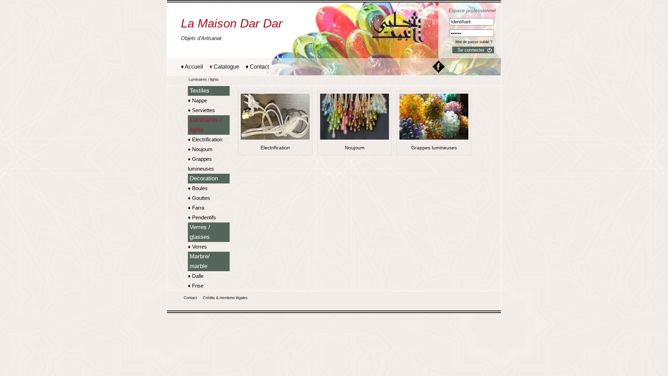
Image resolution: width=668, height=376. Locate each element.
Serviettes (203, 110)
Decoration (204, 178)
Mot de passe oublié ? (473, 42)
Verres (199, 247)
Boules (200, 188)
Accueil (194, 67)
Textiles (199, 90)
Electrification (207, 139)
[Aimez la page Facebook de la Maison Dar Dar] (438, 71)
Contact (259, 67)
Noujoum (202, 149)
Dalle (198, 276)
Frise (198, 286)
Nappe (199, 100)
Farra (198, 208)
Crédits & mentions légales (225, 298)
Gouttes (201, 198)
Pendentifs (204, 217)
